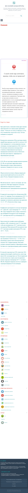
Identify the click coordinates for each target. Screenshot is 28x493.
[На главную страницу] (14, 3)
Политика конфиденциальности (14, 481)
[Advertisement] (14, 43)
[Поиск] (21, 16)
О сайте (14, 486)
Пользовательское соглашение (14, 479)
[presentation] (24, 196)
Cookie (14, 483)
